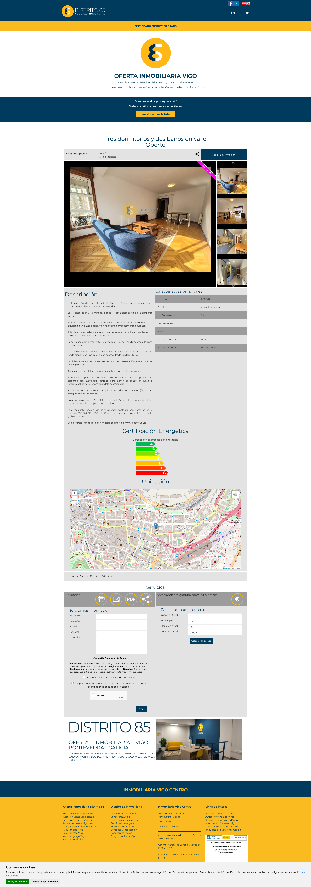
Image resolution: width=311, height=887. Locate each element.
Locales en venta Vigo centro (79, 823)
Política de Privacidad (122, 677)
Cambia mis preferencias (44, 881)
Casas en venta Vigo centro (78, 816)
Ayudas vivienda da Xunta (219, 816)
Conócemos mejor (121, 833)
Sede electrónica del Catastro (222, 826)
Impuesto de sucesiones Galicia (223, 829)
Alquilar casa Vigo (73, 833)
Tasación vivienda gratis (124, 820)
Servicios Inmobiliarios (123, 813)
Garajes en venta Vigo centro (79, 826)
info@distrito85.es (168, 826)
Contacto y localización (124, 829)
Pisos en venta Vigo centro (78, 813)
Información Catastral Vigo (220, 823)
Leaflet (211, 568)
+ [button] (75, 493)
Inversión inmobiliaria (123, 826)
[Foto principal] (140, 219)
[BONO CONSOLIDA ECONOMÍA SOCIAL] (226, 848)
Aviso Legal (100, 677)
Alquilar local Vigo (73, 839)
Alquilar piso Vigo (73, 829)
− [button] (75, 498)
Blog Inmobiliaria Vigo (123, 836)
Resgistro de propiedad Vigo (221, 820)
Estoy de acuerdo (17, 881)
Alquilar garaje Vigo (74, 836)
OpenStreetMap (224, 568)
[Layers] (235, 494)
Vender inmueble (120, 816)
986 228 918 (239, 13)
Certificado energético (123, 823)
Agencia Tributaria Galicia (220, 813)
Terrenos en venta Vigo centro (80, 820)
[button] (233, 163)
